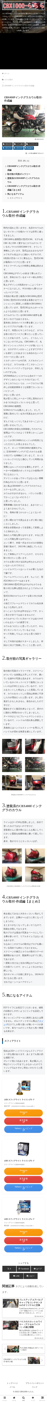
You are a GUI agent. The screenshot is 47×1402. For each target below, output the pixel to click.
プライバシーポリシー (35, 1383)
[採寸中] (23, 135)
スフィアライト (16, 198)
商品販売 (30, 148)
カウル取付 (20, 144)
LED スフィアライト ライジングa (18, 1219)
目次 (20, 161)
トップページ (12, 1383)
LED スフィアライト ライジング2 (18, 1161)
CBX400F (19, 148)
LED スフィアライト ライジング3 (18, 1099)
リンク (34, 1387)
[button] (31, 1276)
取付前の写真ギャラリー (18, 174)
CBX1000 (8, 144)
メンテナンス (33, 144)
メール (12, 1387)
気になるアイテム (15, 194)
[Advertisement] (23, 52)
